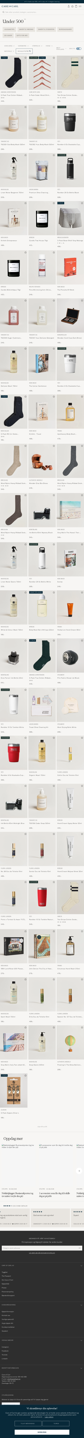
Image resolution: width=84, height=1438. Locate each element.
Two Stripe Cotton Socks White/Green (67, 95)
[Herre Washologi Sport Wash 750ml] (13, 994)
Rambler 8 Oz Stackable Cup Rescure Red (12, 775)
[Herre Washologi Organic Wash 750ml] (42, 753)
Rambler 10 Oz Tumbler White (12, 727)
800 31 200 (12, 1381)
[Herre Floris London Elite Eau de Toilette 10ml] (42, 994)
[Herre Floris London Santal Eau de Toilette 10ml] (42, 849)
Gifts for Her (22, 35)
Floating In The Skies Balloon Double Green (68, 1065)
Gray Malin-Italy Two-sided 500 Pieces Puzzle (13, 1065)
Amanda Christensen (8, 92)
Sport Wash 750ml (8, 1017)
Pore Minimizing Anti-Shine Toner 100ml (40, 290)
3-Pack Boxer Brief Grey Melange (70, 241)
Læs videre (49, 1417)
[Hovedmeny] (80, 6)
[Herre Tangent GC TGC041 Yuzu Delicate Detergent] (42, 315)
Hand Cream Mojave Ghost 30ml (70, 871)
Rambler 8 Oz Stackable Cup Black (68, 144)
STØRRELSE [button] (36, 46)
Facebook (5, 1351)
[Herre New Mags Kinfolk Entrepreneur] (13, 218)
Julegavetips (9, 29)
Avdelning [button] (8, 46)
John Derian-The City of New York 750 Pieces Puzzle (40, 969)
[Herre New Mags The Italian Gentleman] (42, 363)
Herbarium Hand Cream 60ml (68, 630)
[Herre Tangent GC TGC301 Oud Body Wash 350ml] (13, 122)
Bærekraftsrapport (8, 1295)
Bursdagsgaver (65, 29)
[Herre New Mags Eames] (70, 559)
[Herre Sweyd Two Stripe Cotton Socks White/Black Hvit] (70, 897)
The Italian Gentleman (38, 386)
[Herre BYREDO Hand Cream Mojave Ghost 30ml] (70, 849)
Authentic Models (35, 480)
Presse (4, 1288)
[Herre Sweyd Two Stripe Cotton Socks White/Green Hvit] (70, 73)
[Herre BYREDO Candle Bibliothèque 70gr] (13, 267)
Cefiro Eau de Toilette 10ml (68, 775)
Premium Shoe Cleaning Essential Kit (38, 192)
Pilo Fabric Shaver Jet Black (68, 678)
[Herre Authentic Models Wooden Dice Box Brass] (42, 461)
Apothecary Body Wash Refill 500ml (66, 434)
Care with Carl (34, 92)
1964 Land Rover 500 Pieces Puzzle (12, 969)
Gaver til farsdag (26, 29)
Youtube (4, 1355)
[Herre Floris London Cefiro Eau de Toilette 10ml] (70, 753)
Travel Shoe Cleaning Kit (38, 727)
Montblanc (33, 529)
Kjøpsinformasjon (8, 1312)
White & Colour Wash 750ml (12, 630)
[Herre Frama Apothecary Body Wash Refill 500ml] (70, 411)
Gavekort (5, 1331)
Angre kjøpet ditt (7, 1323)
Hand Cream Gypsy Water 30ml (69, 823)
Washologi (5, 189)
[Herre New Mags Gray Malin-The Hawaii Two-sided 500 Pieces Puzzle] (70, 510)
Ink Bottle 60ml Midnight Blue (12, 823)
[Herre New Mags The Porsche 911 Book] (70, 267)
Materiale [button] (8, 51)
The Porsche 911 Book (65, 290)
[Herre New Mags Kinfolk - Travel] (42, 411)
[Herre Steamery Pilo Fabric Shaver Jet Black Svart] (70, 655)
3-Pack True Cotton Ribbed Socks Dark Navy (11, 95)
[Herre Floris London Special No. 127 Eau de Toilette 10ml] (70, 994)
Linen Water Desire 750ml (11, 582)
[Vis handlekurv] (76, 6)
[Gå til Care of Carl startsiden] (10, 6)
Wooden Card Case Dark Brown (69, 338)
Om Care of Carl (7, 1280)
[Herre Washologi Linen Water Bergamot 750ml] (13, 170)
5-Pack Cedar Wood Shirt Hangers (39, 95)
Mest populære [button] (60, 48)
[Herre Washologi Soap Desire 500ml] (42, 1042)
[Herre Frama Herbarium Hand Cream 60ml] (70, 607)
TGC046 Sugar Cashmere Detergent (10, 338)
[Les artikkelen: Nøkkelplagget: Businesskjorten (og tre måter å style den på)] (19, 1171)
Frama (59, 431)
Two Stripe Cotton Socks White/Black (67, 919)
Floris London (62, 772)
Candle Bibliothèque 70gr (11, 290)
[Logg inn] (68, 6)
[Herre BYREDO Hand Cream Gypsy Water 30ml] (70, 801)
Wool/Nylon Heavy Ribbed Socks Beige (13, 483)
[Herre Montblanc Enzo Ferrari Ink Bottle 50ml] (13, 655)
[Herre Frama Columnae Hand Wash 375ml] (70, 946)
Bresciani (4, 480)
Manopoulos (62, 335)
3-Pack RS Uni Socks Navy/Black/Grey (9, 434)
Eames (60, 582)
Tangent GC (5, 141)
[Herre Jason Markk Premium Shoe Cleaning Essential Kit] (42, 170)
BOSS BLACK (5, 431)
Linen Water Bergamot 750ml (12, 192)
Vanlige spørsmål (8, 1319)
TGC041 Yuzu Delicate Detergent (41, 338)
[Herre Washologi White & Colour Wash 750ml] (13, 607)
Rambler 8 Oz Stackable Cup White (68, 386)
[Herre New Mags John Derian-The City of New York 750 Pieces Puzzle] (42, 946)
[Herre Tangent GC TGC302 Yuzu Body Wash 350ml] (42, 122)
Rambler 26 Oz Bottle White (40, 582)
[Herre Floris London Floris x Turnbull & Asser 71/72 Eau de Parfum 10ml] (13, 897)
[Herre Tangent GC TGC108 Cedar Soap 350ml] (42, 801)
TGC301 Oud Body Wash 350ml (13, 144)
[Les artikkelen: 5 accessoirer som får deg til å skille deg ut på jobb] (56, 1171)
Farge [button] (48, 46)
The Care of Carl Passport (42, 1)
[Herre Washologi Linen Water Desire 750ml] (13, 559)
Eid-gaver (8, 35)
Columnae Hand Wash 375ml (68, 969)
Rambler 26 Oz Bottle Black (68, 192)
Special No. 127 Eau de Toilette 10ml (69, 1017)
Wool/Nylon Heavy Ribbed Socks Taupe (13, 533)
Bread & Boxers (62, 237)
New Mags (4, 237)
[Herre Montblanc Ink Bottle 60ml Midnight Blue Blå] (13, 801)
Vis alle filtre (23, 51)
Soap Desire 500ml (36, 1065)
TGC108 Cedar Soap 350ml (39, 823)
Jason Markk (33, 189)
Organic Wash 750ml (37, 775)
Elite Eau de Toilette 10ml (39, 1017)
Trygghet (4, 1272)
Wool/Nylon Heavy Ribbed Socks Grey (70, 483)
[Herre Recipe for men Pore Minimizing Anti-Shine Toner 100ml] (42, 267)
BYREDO (31, 237)
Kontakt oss (6, 1315)
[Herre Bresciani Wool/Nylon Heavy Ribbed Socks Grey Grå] (70, 461)
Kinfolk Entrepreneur (9, 241)
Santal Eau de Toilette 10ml (40, 871)
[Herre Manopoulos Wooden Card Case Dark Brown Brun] (70, 315)
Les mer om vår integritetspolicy (42, 1253)
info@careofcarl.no (13, 1379)
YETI (58, 141)
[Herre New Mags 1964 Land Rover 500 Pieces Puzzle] (13, 946)
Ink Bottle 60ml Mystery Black (40, 532)
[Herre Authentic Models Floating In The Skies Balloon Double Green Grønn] (70, 1042)
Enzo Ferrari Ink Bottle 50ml (12, 678)
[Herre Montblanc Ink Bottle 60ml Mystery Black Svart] (42, 510)
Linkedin (5, 1359)
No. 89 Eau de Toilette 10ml (11, 871)
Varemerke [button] (22, 46)
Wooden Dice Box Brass (38, 483)
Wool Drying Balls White (66, 727)
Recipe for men (34, 286)
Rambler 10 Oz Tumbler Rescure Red (41, 919)
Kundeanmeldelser (8, 1327)
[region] (42, 1217)
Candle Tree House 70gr (38, 241)
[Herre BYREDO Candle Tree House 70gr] (42, 218)
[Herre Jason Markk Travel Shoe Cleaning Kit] (42, 705)
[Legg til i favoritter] (25, 58)
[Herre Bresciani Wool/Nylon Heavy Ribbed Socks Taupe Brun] (13, 510)
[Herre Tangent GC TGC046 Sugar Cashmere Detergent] (13, 315)
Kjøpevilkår (5, 1284)
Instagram (5, 1347)
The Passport (6, 1276)
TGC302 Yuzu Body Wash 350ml (41, 144)
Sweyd (59, 92)
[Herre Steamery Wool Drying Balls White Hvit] (70, 705)
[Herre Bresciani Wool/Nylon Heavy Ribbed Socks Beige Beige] (13, 461)
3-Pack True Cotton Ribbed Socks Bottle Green (39, 678)
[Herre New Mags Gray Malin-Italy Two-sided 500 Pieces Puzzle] (13, 1042)
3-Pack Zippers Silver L (10, 1113)
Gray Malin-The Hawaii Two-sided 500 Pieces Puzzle (68, 533)
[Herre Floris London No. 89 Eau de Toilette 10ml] (13, 849)
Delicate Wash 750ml (9, 386)
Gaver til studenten (46, 29)
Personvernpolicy (7, 1292)
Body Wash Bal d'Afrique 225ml (41, 630)
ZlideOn (3, 1110)
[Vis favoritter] (72, 6)
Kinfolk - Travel (35, 434)
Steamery (60, 675)
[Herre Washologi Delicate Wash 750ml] (13, 363)
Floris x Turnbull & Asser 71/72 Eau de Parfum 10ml (13, 919)
